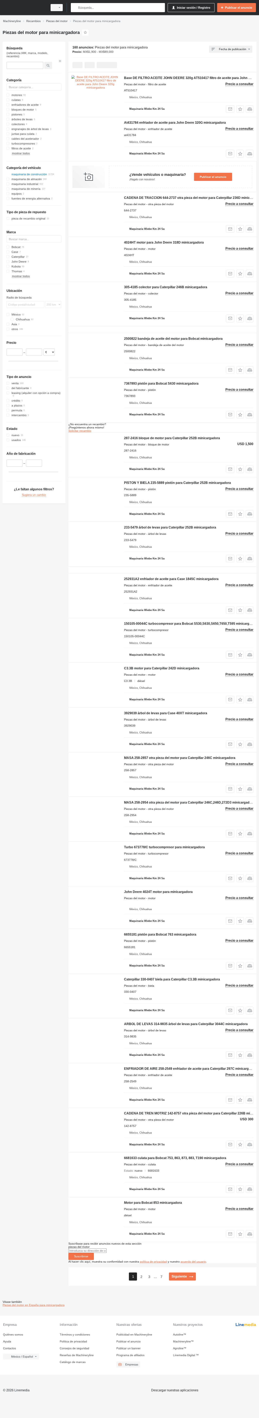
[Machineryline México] (24, 7)
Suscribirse (81, 1256)
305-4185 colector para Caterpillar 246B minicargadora (165, 287)
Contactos (9, 1348)
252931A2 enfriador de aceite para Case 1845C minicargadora (171, 579)
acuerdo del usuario (193, 1261)
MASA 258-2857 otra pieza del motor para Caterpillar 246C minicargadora (179, 758)
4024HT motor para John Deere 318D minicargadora (164, 242)
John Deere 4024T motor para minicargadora (158, 892)
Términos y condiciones (75, 1334)
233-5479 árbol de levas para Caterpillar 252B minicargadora (170, 527)
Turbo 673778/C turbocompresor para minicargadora (164, 847)
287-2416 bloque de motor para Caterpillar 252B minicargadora (172, 438)
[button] (240, 109)
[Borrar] (60, 61)
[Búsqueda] (74, 7)
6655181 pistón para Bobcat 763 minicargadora (160, 934)
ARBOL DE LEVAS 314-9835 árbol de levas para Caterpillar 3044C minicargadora (186, 1024)
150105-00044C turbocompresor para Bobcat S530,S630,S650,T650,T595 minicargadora (191, 623)
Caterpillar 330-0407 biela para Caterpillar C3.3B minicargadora (172, 979)
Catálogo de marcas (73, 1362)
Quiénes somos (13, 1334)
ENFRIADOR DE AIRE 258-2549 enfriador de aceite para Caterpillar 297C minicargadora (191, 1068)
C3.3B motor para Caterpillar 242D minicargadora (161, 668)
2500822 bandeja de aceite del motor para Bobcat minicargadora (173, 338)
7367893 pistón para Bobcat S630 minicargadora (161, 383)
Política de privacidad (73, 1341)
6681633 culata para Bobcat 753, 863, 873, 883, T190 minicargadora (175, 1158)
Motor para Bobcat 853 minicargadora (153, 1202)
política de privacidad (153, 1261)
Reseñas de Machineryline (77, 1355)
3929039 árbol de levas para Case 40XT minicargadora (165, 713)
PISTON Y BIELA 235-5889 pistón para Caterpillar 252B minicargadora (177, 482)
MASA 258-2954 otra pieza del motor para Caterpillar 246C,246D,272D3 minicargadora (189, 802)
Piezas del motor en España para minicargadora (34, 1305)
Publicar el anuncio (213, 176)
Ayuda (7, 1341)
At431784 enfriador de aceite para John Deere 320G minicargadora (175, 122)
